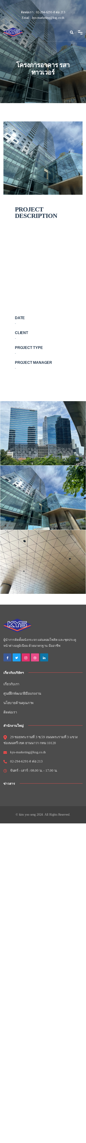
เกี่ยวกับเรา (11, 684)
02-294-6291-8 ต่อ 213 (50, 12)
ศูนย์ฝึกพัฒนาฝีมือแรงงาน (22, 693)
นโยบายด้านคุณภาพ (18, 703)
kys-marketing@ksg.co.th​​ (48, 17)
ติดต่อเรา (10, 712)
